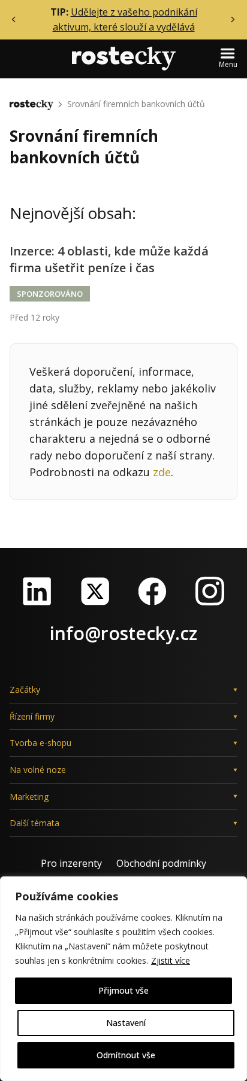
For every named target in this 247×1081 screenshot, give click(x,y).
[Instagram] (209, 591)
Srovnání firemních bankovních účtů (136, 103)
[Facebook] (152, 591)
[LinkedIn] (37, 591)
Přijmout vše (123, 990)
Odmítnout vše (126, 1055)
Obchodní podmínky (161, 863)
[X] (94, 591)
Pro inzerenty (71, 863)
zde (162, 472)
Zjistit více (170, 960)
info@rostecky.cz (123, 633)
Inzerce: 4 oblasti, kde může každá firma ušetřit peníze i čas (109, 259)
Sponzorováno (50, 293)
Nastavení (126, 1022)
